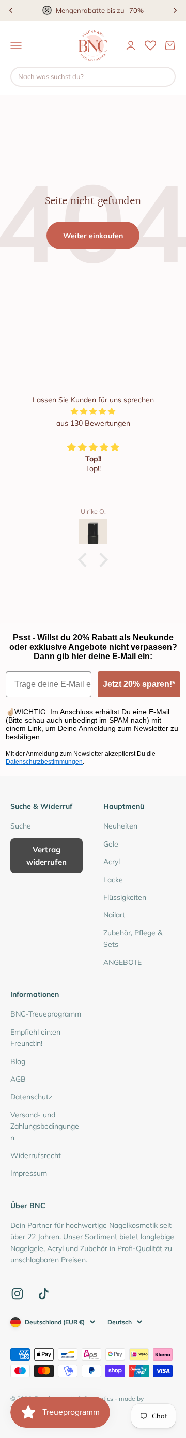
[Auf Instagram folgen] (17, 1294)
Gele (110, 844)
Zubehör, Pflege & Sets (132, 938)
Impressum (28, 1173)
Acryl (111, 861)
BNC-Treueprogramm (45, 1014)
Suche (20, 826)
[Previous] (11, 10)
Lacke (113, 879)
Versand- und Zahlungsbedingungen (44, 1126)
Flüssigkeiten (124, 897)
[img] (93, 411)
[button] (85, 560)
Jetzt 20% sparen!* (139, 684)
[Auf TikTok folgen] (44, 1294)
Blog (17, 1061)
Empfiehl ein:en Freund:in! (35, 1037)
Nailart (114, 914)
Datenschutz (31, 1096)
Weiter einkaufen (93, 235)
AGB (18, 1079)
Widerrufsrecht (35, 1155)
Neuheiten (120, 826)
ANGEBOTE (122, 962)
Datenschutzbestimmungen (44, 761)
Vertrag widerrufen (46, 856)
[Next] (175, 10)
